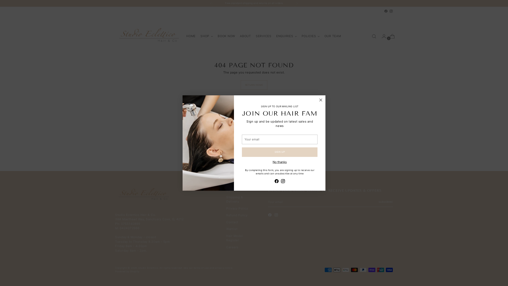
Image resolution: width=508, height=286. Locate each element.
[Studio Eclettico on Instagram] (283, 182)
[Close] (321, 100)
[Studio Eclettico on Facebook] (276, 182)
